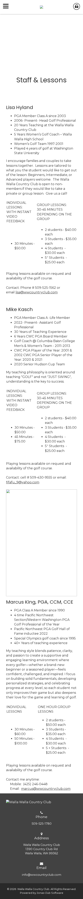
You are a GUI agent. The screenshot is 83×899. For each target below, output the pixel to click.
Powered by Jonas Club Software (41, 892)
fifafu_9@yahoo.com (22, 482)
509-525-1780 (42, 823)
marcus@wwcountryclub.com (46, 789)
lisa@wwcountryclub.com (37, 292)
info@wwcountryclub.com (41, 875)
